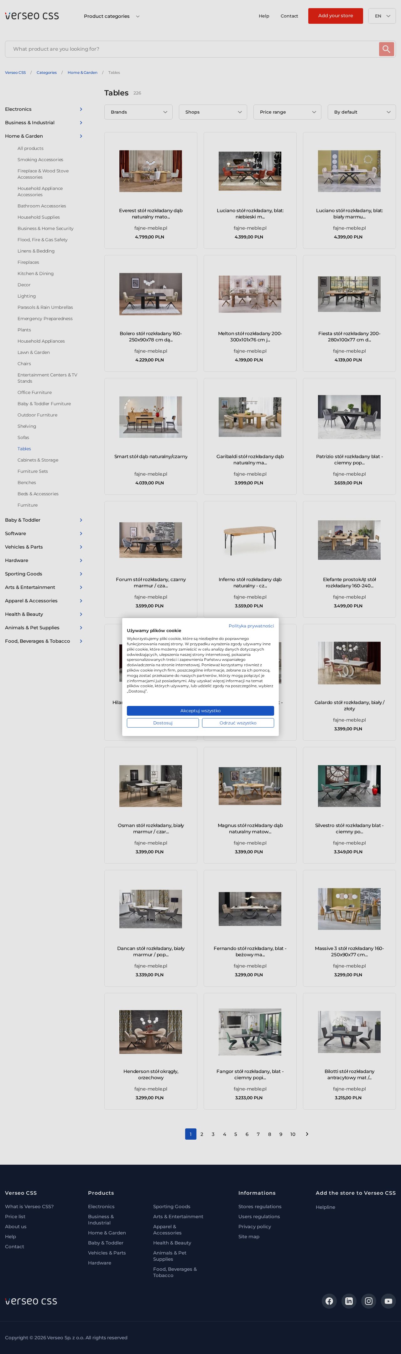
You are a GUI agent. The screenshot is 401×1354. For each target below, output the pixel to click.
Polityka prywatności (251, 625)
